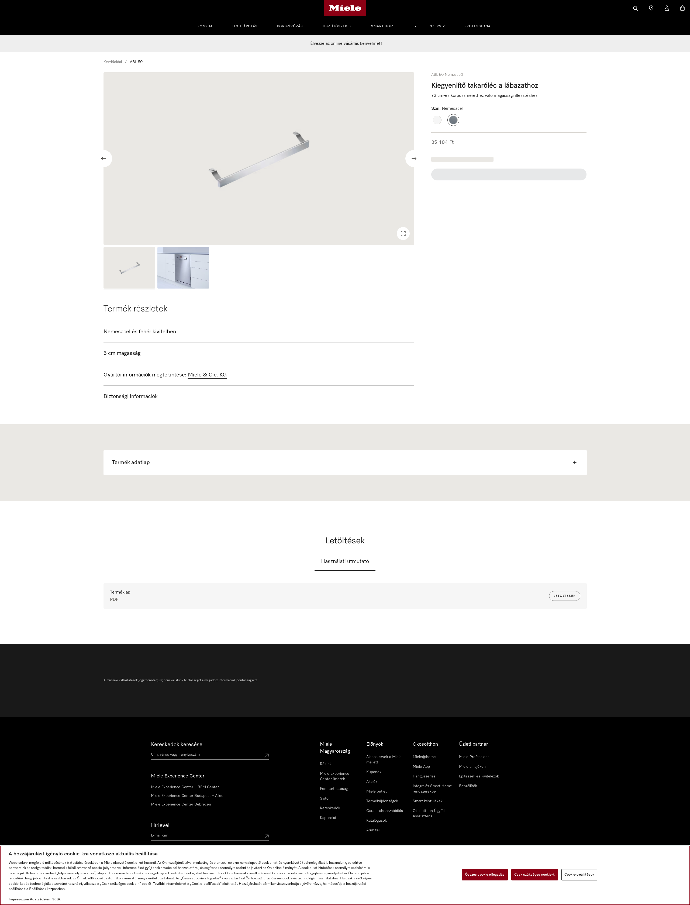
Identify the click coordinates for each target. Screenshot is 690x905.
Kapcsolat (328, 818)
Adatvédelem (40, 899)
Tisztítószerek (337, 26)
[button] (437, 120)
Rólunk (326, 764)
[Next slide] (414, 158)
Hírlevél (160, 825)
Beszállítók (468, 786)
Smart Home (383, 26)
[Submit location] (266, 755)
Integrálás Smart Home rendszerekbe (432, 788)
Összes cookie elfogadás (485, 874)
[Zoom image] (403, 233)
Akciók (371, 782)
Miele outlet (376, 791)
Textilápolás (245, 26)
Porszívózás (290, 26)
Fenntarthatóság (334, 789)
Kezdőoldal (113, 62)
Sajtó (324, 798)
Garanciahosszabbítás (384, 811)
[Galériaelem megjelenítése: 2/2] (183, 268)
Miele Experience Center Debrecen (181, 804)
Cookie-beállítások (579, 874)
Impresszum (19, 899)
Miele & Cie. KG (207, 375)
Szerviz (437, 26)
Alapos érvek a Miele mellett (384, 759)
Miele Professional (474, 757)
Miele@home (424, 757)
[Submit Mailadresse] (266, 836)
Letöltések (565, 596)
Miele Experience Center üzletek (334, 776)
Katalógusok (376, 820)
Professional (478, 26)
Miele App (421, 767)
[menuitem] (208, 25)
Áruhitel (373, 830)
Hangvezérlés (424, 776)
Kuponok (373, 772)
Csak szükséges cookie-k (534, 874)
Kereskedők (330, 808)
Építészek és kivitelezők (479, 776)
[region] (259, 158)
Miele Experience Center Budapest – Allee (187, 796)
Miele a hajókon (472, 767)
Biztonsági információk (131, 396)
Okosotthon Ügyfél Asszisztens (428, 813)
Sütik (56, 899)
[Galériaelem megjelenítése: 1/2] (129, 268)
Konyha (205, 26)
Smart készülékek (428, 801)
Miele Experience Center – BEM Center (185, 787)
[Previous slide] (103, 158)
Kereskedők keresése (176, 744)
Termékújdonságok (382, 801)
